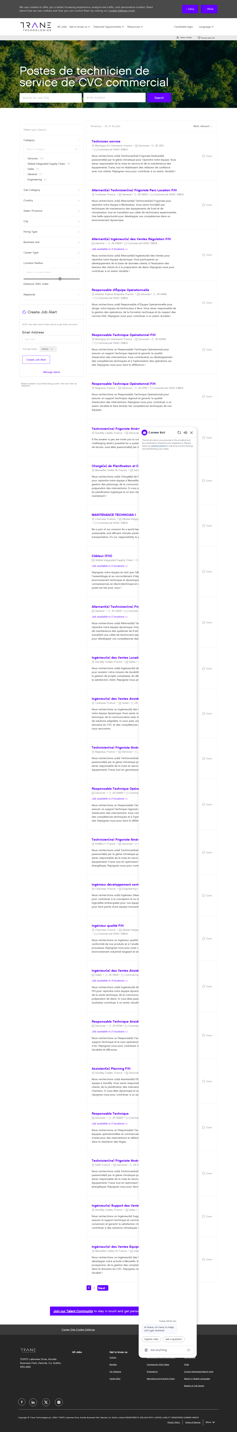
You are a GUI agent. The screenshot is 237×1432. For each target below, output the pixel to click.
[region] (168, 891)
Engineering (152, 1371)
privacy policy (159, 446)
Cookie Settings (118, 10)
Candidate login (183, 26)
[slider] (60, 278)
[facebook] (21, 1401)
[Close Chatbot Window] (191, 432)
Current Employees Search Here (198, 1371)
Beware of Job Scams (194, 1385)
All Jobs (62, 26)
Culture (112, 1357)
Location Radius (33, 263)
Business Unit (32, 242)
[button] (184, 37)
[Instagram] (59, 1402)
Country (28, 200)
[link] (51, 372)
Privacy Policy (174, 1422)
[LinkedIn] (33, 1402)
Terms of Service (192, 1422)
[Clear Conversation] (179, 432)
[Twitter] (46, 1402)
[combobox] (52, 272)
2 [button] (94, 1288)
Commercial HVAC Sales (158, 1364)
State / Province (33, 210)
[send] (189, 1350)
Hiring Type (30, 231)
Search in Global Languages (197, 1378)
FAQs (186, 1364)
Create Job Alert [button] (36, 359)
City (26, 221)
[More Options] (146, 1350)
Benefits (113, 1364)
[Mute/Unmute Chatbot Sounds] (185, 432)
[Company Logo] (36, 26)
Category (29, 140)
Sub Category (32, 189)
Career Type (31, 252)
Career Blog (114, 1378)
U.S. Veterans (115, 1371)
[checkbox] (207, 156)
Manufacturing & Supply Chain (161, 1378)
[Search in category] (76, 149)
